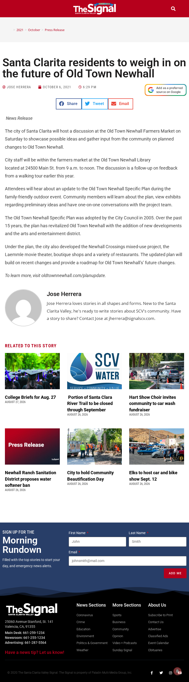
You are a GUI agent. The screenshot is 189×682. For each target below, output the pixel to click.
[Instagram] (170, 673)
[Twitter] (161, 673)
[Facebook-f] (152, 673)
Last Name (137, 533)
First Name (77, 533)
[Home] (10, 30)
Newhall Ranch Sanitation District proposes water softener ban (30, 479)
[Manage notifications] (177, 671)
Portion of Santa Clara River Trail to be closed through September (90, 403)
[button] (15, 9)
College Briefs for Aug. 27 (30, 397)
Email (73, 552)
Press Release (54, 30)
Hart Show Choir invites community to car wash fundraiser (152, 403)
